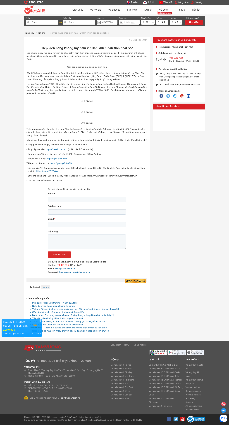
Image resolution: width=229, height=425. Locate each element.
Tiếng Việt (168, 2)
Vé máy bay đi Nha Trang (122, 376)
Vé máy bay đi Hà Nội (121, 365)
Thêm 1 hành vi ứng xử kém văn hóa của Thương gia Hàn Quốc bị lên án (68, 321)
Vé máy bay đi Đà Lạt (121, 391)
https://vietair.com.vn (56, 149)
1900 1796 (63, 265)
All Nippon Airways (194, 406)
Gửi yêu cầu (59, 254)
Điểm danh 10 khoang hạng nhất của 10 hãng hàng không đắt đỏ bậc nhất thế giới (72, 315)
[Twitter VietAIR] (168, 96)
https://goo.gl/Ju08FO (61, 163)
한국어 (151, 2)
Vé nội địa (96, 9)
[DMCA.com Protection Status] (135, 281)
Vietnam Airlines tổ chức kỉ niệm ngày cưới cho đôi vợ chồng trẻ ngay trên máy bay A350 (75, 309)
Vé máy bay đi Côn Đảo (121, 395)
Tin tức (181, 9)
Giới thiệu (78, 9)
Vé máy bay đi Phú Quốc (122, 387)
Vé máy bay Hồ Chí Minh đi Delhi (164, 376)
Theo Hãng (192, 359)
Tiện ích (196, 9)
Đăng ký (198, 2)
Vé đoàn (163, 9)
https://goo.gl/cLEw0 (57, 158)
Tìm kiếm (194, 22)
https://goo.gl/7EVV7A (47, 171)
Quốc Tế (154, 359)
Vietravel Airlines (193, 395)
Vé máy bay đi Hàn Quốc (160, 406)
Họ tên (52, 193)
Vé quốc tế (114, 9)
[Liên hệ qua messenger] (223, 411)
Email (51, 219)
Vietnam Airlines (193, 387)
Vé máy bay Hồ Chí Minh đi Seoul (164, 368)
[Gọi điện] (223, 405)
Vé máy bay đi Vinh (120, 398)
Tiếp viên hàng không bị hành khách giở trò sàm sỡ (57, 318)
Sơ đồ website (140, 345)
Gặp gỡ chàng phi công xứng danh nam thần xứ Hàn (57, 312)
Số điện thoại (56, 206)
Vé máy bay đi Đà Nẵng (121, 372)
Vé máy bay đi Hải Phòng (122, 380)
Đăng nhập (183, 2)
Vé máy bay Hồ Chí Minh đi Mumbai (165, 380)
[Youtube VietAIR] (182, 96)
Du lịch (148, 9)
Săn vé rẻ (132, 9)
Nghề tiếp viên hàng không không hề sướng (53, 306)
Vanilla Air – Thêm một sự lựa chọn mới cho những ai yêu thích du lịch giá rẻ (69, 327)
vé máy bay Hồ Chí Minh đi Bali (163, 365)
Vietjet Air (190, 383)
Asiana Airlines (192, 410)
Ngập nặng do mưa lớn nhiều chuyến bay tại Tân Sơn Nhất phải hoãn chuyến (70, 331)
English (134, 2)
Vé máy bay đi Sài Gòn (121, 368)
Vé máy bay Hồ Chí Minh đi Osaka (164, 372)
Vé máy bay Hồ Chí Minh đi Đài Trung (166, 387)
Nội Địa (115, 359)
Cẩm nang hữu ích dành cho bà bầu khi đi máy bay (57, 324)
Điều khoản (116, 345)
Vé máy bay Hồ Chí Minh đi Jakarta (165, 383)
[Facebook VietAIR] (161, 96)
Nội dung (53, 231)
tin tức (46, 287)
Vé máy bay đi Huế (119, 383)
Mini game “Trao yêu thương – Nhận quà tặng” (54, 303)
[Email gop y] (188, 96)
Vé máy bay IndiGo (194, 380)
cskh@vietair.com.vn (65, 268)
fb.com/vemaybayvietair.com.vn (74, 272)
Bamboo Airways (193, 391)
